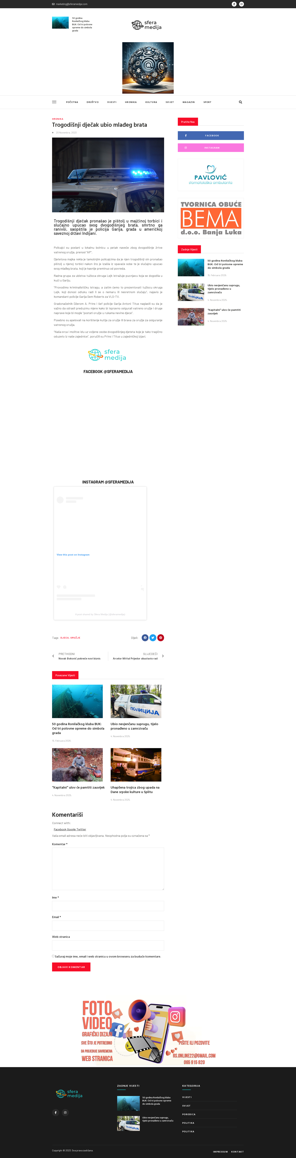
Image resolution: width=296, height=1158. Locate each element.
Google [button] (71, 829)
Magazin (189, 102)
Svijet (170, 102)
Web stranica (61, 936)
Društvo (92, 102)
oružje (75, 637)
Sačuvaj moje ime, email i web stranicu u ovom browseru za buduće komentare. (108, 956)
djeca (64, 637)
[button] (240, 102)
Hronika (131, 102)
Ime (55, 897)
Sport (208, 102)
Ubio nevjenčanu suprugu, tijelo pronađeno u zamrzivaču (134, 726)
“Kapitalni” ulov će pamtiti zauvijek (78, 787)
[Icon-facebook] (234, 4)
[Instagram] (241, 4)
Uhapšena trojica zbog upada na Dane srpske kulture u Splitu (135, 789)
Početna (72, 102)
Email (56, 917)
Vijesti (111, 102)
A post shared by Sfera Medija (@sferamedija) (100, 614)
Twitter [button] (81, 829)
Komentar (59, 844)
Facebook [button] (60, 829)
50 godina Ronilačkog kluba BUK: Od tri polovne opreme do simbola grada (82, 24)
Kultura (151, 102)
